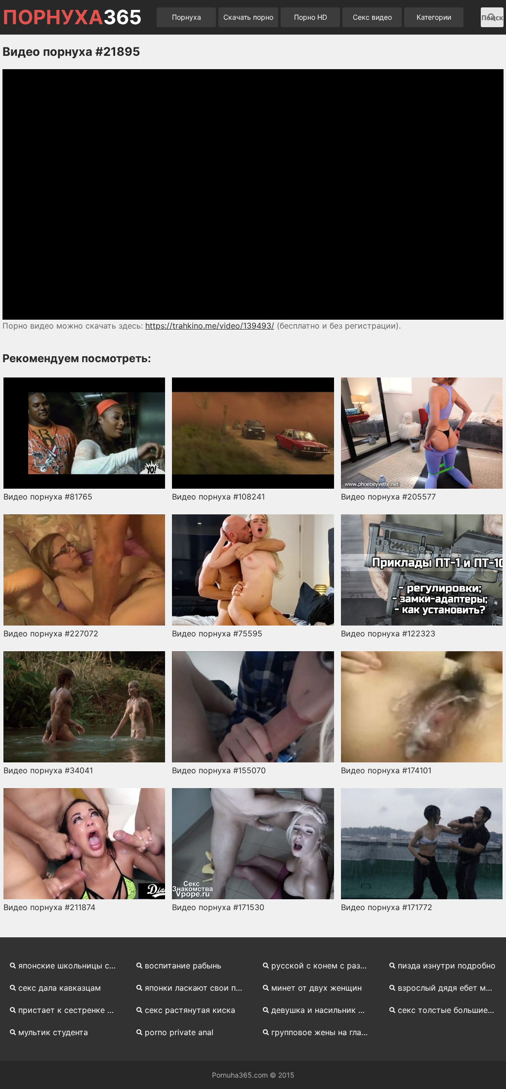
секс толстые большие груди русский (451, 1010)
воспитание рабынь (183, 965)
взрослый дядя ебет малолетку (451, 988)
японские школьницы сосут (71, 965)
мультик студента (53, 1032)
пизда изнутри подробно (447, 965)
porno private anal (179, 1032)
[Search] (492, 17)
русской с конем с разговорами (324, 965)
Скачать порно (248, 17)
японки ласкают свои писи (197, 988)
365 (72, 17)
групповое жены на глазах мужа (324, 1032)
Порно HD (310, 17)
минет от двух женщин (316, 988)
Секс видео (372, 17)
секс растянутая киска (190, 1010)
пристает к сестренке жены (71, 1010)
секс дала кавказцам (59, 988)
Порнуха (186, 17)
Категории (434, 17)
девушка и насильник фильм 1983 (324, 1010)
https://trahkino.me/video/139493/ (209, 326)
